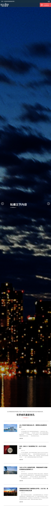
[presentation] (4, 204)
